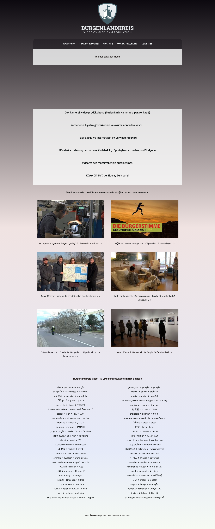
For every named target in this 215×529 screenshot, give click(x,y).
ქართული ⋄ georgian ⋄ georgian (144, 387)
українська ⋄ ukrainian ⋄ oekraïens (70, 436)
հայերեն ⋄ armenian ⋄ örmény (145, 445)
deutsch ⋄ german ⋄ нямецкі (70, 427)
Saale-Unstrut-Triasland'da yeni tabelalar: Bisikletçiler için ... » (70, 296)
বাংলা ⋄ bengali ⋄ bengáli (70, 476)
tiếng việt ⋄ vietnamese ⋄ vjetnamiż (70, 392)
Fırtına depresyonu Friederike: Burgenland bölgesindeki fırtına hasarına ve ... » (70, 354)
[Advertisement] (107, 87)
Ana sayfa (69, 44)
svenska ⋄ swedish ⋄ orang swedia (71, 458)
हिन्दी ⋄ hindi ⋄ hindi (144, 427)
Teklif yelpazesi (89, 44)
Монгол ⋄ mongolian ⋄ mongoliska (70, 396)
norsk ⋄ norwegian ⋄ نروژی (144, 471)
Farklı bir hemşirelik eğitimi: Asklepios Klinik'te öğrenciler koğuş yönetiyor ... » (144, 298)
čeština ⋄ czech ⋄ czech (144, 423)
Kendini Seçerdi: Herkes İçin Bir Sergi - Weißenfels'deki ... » (144, 352)
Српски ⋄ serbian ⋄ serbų (70, 449)
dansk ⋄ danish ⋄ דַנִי (70, 440)
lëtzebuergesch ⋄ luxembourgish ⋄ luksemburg (144, 401)
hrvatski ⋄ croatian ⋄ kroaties (144, 454)
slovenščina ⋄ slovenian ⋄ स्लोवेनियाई (144, 476)
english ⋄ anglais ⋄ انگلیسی (144, 396)
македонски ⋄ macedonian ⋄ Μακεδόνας (144, 418)
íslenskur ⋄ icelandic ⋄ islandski (70, 454)
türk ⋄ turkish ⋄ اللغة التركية (144, 436)
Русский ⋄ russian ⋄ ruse (70, 467)
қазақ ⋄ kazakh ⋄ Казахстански (70, 489)
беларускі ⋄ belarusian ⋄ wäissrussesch (144, 449)
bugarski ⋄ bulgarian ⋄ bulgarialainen (144, 440)
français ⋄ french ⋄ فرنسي (70, 423)
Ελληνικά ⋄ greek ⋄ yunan (70, 401)
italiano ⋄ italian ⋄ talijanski (144, 493)
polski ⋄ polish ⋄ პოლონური (70, 387)
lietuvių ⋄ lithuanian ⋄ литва (70, 480)
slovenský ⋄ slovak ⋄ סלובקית (70, 405)
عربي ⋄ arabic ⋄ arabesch (144, 480)
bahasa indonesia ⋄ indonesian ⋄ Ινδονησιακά (70, 410)
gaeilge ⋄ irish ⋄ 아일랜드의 (70, 414)
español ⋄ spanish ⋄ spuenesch (144, 463)
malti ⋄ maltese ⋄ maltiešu (70, 493)
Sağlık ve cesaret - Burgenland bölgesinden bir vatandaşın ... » (144, 244)
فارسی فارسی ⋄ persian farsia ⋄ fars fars (70, 432)
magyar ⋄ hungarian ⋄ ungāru (144, 485)
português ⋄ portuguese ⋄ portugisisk (70, 418)
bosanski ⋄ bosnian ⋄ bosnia (144, 432)
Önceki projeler (127, 44)
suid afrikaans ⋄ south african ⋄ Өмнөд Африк (70, 498)
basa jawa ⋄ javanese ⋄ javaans (144, 405)
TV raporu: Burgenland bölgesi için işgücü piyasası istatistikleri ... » (70, 244)
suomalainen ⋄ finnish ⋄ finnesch (70, 445)
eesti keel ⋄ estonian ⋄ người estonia (71, 463)
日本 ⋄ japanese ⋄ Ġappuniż (70, 471)
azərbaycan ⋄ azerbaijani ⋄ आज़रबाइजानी (144, 498)
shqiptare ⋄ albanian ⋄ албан (144, 414)
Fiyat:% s (108, 44)
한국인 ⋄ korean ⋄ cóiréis (144, 410)
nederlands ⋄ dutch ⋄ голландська (144, 467)
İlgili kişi (146, 44)
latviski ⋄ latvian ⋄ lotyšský (144, 392)
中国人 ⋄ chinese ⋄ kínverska (144, 458)
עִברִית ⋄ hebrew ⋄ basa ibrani (70, 485)
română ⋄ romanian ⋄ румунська (144, 489)
